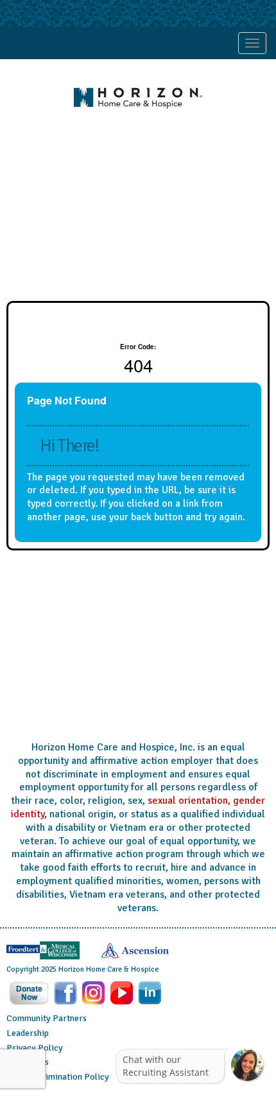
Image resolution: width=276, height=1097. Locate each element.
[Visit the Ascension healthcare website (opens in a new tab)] (135, 949)
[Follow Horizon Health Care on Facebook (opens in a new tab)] (66, 992)
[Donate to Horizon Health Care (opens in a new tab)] (30, 992)
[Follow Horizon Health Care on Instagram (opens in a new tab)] (94, 992)
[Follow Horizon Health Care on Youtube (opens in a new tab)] (122, 992)
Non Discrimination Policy (57, 1076)
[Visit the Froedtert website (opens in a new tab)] (43, 949)
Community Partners (46, 1018)
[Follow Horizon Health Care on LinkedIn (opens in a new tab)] (150, 992)
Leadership (27, 1033)
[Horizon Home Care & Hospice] (138, 97)
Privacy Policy (34, 1047)
